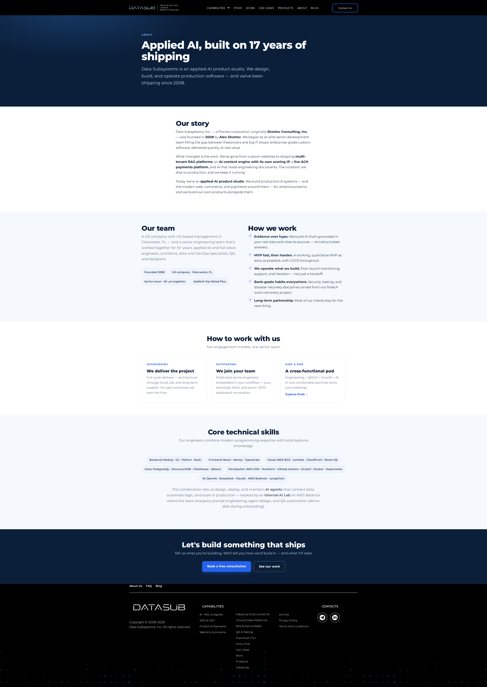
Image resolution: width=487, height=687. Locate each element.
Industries (242, 667)
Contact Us (345, 8)
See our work (269, 566)
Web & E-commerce (213, 632)
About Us (135, 586)
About (302, 8)
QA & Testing (244, 632)
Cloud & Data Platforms (251, 620)
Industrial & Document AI (253, 614)
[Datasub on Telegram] (322, 617)
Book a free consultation (226, 566)
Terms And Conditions (294, 626)
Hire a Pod (243, 644)
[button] (218, 8)
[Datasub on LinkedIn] (335, 617)
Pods (238, 8)
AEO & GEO (207, 620)
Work (250, 8)
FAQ (149, 586)
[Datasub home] (160, 607)
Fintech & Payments (213, 626)
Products (285, 8)
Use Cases (266, 8)
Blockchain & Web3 (248, 626)
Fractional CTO (246, 638)
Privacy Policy (288, 620)
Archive (284, 614)
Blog (315, 8)
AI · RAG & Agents (211, 614)
